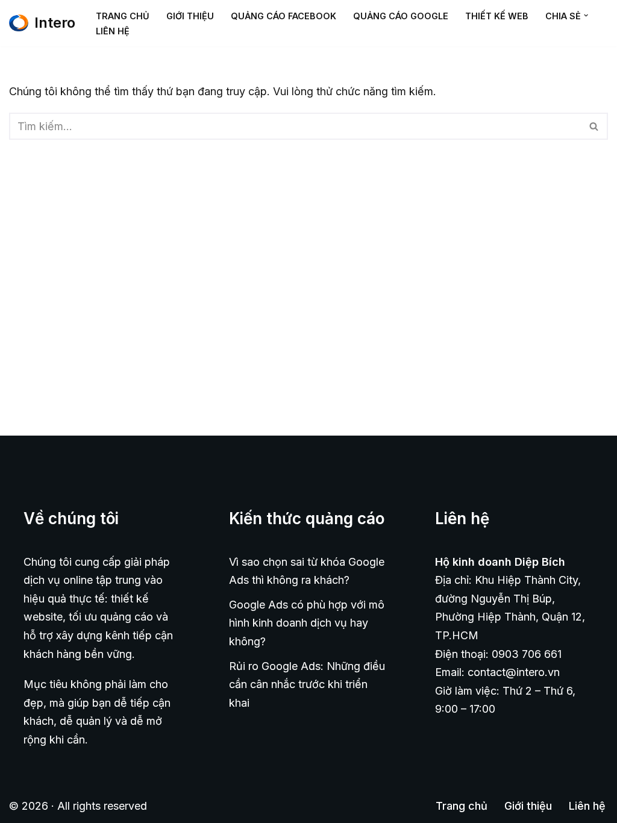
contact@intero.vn (514, 672)
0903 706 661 (527, 654)
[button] (586, 15)
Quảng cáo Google (400, 16)
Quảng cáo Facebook (283, 16)
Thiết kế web (496, 16)
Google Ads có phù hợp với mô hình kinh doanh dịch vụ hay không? (306, 623)
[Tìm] (594, 126)
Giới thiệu (190, 16)
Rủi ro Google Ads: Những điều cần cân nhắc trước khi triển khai (307, 684)
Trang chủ (122, 16)
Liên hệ (113, 31)
